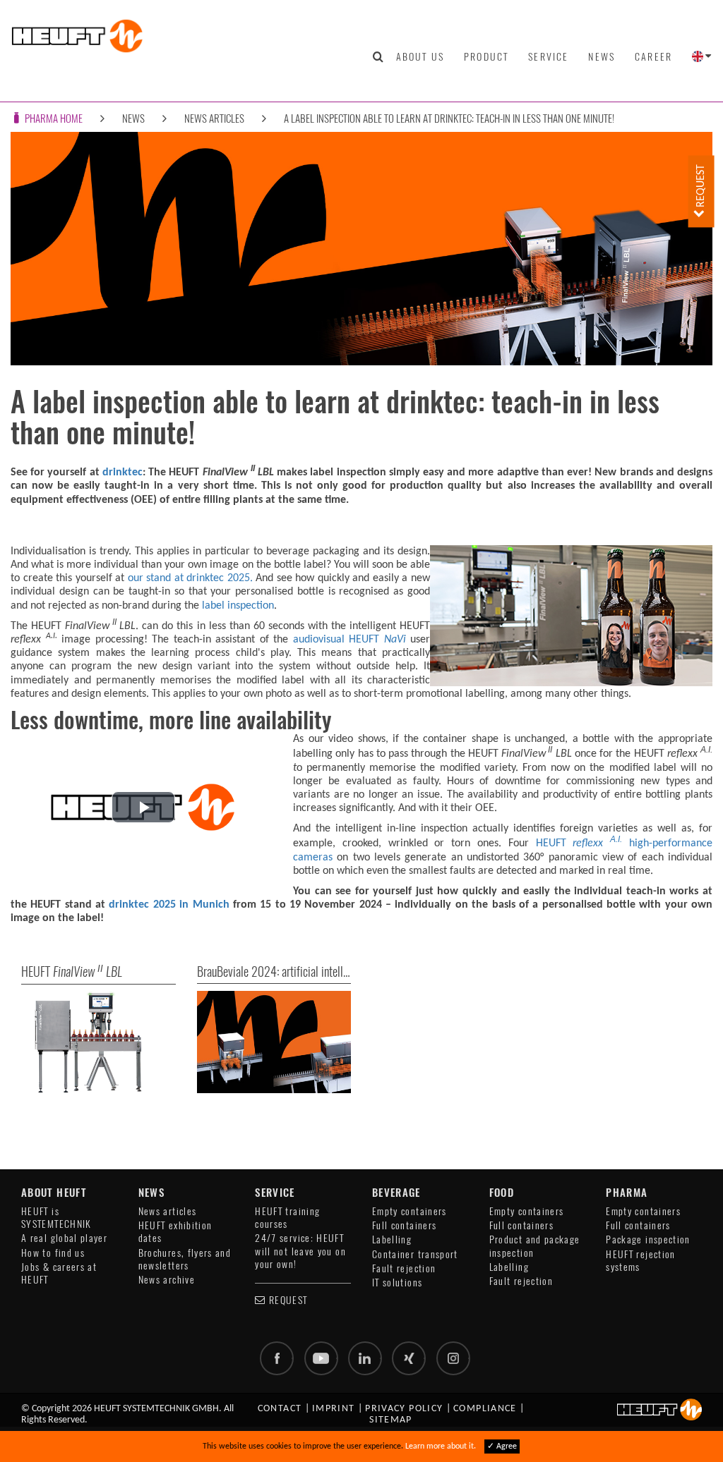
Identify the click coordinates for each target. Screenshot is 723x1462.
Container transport (415, 1254)
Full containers (404, 1225)
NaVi (392, 639)
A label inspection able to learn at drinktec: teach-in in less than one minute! (449, 118)
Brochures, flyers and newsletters (185, 1259)
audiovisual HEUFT (336, 639)
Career (653, 56)
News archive (166, 1279)
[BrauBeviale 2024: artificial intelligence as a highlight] (274, 1042)
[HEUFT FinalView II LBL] (98, 1042)
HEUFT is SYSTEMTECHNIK (56, 1218)
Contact (280, 1408)
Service (548, 56)
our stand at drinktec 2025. (190, 578)
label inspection (238, 605)
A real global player (64, 1238)
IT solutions (397, 1282)
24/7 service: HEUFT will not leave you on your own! (300, 1251)
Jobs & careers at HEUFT (59, 1273)
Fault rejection (404, 1268)
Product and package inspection (534, 1246)
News (601, 56)
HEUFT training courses (287, 1218)
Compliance (485, 1408)
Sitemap (390, 1420)
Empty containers (409, 1211)
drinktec (122, 472)
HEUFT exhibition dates (175, 1232)
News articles (214, 118)
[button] (143, 807)
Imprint (333, 1408)
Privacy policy (404, 1408)
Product (486, 56)
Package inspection (648, 1239)
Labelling (392, 1239)
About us (420, 56)
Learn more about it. (440, 1446)
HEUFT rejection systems (640, 1261)
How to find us (53, 1253)
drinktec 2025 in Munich (169, 904)
